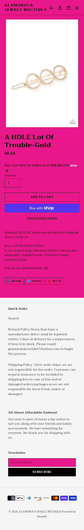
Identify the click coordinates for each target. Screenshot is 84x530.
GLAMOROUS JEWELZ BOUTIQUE (25, 7)
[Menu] (77, 7)
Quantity (10, 175)
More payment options (42, 218)
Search (13, 318)
